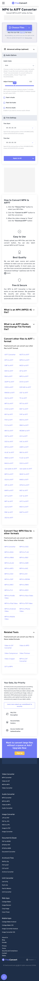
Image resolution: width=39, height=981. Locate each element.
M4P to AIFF (24, 512)
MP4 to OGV (8, 574)
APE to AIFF (8, 485)
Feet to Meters (6, 888)
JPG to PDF (5, 818)
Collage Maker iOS (7, 925)
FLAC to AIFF (24, 458)
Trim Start (7, 124)
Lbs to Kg (5, 881)
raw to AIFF (8, 507)
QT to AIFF (23, 371)
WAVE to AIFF (24, 474)
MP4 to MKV (8, 585)
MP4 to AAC (24, 569)
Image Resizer (6, 905)
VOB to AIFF (8, 387)
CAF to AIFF (24, 496)
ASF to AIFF (24, 393)
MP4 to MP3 (8, 569)
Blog (3, 940)
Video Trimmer (25, 653)
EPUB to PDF (6, 845)
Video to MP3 (24, 646)
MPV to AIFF (8, 404)
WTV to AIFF (24, 404)
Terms (4, 948)
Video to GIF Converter (8, 647)
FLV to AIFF (8, 425)
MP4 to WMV (24, 585)
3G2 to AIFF (8, 398)
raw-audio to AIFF (10, 469)
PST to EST (5, 865)
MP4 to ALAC (9, 563)
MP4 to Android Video (10, 610)
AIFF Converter (10, 355)
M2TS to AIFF (24, 355)
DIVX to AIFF (24, 382)
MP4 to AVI (24, 574)
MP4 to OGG (24, 547)
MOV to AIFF (24, 420)
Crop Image (5, 909)
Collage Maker (6, 902)
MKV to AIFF (8, 431)
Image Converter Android (10, 929)
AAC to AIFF (24, 442)
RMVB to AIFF (9, 393)
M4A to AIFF (8, 463)
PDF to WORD (6, 841)
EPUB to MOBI (6, 848)
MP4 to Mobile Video (9, 618)
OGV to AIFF (8, 442)
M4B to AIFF (24, 480)
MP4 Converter (9, 547)
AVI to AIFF (24, 436)
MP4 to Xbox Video (26, 596)
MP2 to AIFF (8, 474)
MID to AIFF (24, 491)
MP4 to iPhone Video (25, 610)
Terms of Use (28, 38)
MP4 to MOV (24, 590)
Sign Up (22, 33)
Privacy (4, 946)
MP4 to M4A (9, 552)
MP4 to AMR (24, 563)
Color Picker (6, 912)
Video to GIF (6, 781)
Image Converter (7, 832)
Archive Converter (8, 872)
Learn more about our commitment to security (19, 705)
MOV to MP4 (6, 784)
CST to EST (5, 868)
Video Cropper (9, 659)
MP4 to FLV (8, 590)
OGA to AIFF (8, 480)
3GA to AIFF (8, 518)
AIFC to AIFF (24, 501)
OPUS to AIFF (24, 485)
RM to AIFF (8, 376)
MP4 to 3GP (8, 579)
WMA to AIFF (9, 458)
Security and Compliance (10, 951)
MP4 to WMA (9, 558)
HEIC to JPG (6, 825)
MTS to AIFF (8, 360)
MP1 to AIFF (8, 501)
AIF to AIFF (8, 496)
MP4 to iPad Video (11, 604)
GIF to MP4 (8, 667)
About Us (5, 937)
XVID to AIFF (9, 409)
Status (4, 955)
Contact (4, 953)
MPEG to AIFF (25, 360)
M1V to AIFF (8, 415)
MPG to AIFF (24, 376)
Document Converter (8, 852)
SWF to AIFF (8, 366)
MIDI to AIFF (24, 507)
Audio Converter (7, 808)
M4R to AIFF (9, 491)
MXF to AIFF (24, 409)
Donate (4, 942)
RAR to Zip (5, 861)
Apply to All (17, 158)
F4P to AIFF (24, 415)
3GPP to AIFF (9, 382)
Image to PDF (6, 828)
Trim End (6, 138)
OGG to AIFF (24, 463)
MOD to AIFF (24, 366)
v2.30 (17, 965)
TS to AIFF (23, 398)
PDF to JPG (5, 821)
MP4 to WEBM (25, 579)
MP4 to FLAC (24, 552)
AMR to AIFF (24, 447)
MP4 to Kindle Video (9, 597)
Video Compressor (11, 653)
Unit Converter (6, 892)
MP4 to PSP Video (26, 604)
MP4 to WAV (24, 558)
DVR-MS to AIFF (25, 387)
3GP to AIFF (8, 436)
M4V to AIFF (8, 371)
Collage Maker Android (9, 922)
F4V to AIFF (8, 420)
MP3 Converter (6, 798)
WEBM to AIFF (25, 431)
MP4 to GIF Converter (24, 660)
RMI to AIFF (8, 512)
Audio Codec (8, 61)
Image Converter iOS (8, 932)
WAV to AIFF (24, 453)
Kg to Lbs (5, 885)
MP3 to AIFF (8, 447)
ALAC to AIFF (9, 453)
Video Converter (7, 788)
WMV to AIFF (24, 425)
